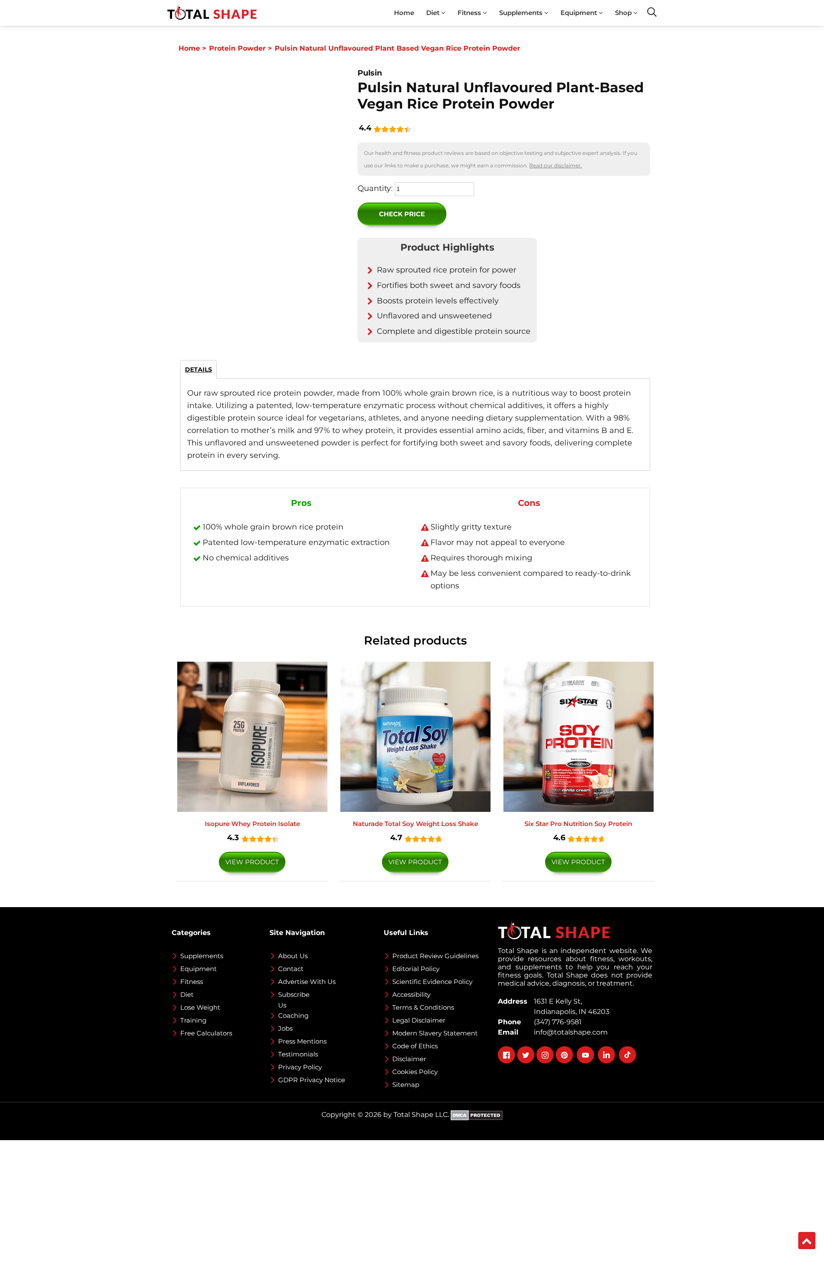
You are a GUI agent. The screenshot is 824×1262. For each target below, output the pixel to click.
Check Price (402, 214)
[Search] (652, 12)
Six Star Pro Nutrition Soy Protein (578, 824)
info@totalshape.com (569, 1032)
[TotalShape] (212, 12)
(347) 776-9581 (556, 1022)
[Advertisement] (257, 1200)
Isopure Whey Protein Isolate (252, 824)
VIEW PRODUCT (252, 862)
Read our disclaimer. (555, 165)
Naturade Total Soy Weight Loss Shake (415, 824)
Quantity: (375, 188)
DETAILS (198, 369)
